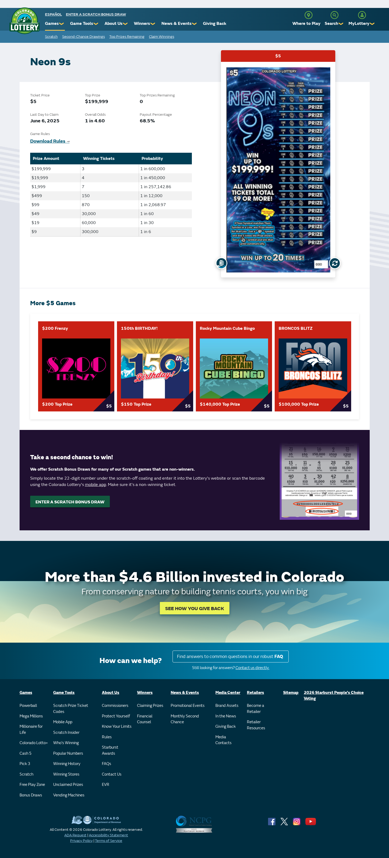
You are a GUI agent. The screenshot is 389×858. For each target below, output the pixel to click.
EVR (105, 784)
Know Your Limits (117, 726)
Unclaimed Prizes (68, 784)
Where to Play (306, 23)
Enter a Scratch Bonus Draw (96, 14)
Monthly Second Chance (185, 719)
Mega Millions (31, 716)
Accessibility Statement (108, 835)
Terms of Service (108, 840)
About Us (114, 23)
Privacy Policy (81, 840)
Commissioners (115, 705)
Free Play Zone (32, 784)
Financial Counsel (144, 719)
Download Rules (50, 141)
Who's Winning (66, 742)
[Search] (334, 15)
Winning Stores (66, 774)
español (53, 14)
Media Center (227, 692)
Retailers (255, 692)
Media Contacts (223, 740)
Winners (142, 23)
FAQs (106, 763)
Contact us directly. (252, 667)
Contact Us (111, 774)
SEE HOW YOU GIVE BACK (194, 609)
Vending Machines (68, 795)
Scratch (51, 36)
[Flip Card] (335, 263)
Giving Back (214, 23)
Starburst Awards (110, 750)
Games (52, 23)
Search (331, 23)
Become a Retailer (255, 708)
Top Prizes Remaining (126, 36)
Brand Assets (226, 705)
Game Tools (81, 23)
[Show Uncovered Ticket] (221, 263)
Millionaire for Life (31, 729)
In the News (225, 716)
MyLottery (359, 23)
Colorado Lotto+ (34, 742)
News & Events (176, 23)
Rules (107, 737)
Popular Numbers (68, 753)
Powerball (28, 705)
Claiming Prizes (150, 705)
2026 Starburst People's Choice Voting (334, 695)
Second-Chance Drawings (83, 36)
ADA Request (75, 835)
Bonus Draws (31, 795)
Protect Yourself (116, 716)
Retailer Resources (256, 725)
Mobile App (62, 722)
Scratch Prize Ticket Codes (70, 708)
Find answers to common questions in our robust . (230, 656)
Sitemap (290, 692)
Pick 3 (25, 763)
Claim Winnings (161, 36)
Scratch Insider (66, 732)
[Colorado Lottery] (24, 20)
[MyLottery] (362, 15)
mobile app (95, 484)
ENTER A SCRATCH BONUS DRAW (70, 502)
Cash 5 (25, 753)
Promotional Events (188, 705)
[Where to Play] (308, 15)
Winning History (66, 763)
